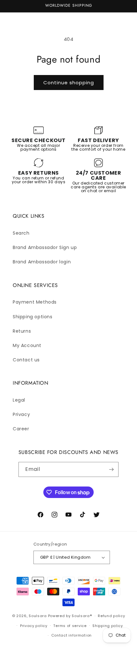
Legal (19, 400)
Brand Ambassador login (42, 262)
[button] (13, 22)
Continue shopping (68, 82)
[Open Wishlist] (108, 22)
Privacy (21, 414)
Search (21, 233)
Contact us (26, 360)
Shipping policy (107, 625)
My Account (27, 345)
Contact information (71, 635)
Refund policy (111, 615)
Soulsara (38, 615)
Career (21, 429)
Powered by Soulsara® (70, 615)
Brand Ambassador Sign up (45, 247)
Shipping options (33, 316)
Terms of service (69, 625)
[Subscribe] (111, 469)
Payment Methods (35, 302)
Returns (22, 331)
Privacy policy (33, 625)
